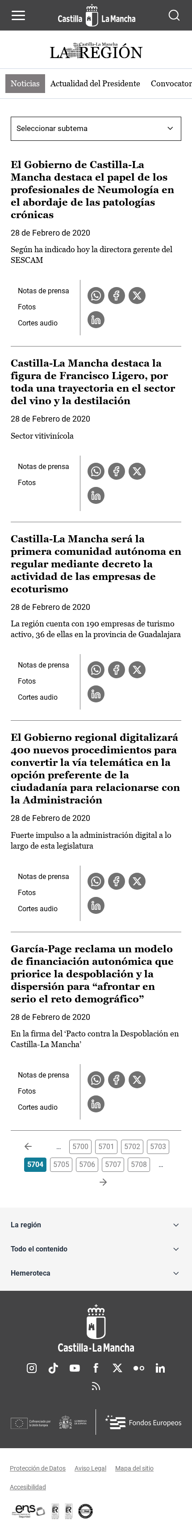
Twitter (117, 1368)
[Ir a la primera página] (35, 1147)
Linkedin (160, 1368)
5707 (113, 1164)
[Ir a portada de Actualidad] (96, 51)
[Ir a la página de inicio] (96, 15)
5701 (106, 1146)
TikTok (53, 1368)
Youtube (74, 1368)
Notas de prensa (43, 291)
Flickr (139, 1368)
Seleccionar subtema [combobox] (52, 128)
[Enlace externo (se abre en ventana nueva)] (69, 1511)
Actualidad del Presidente (95, 83)
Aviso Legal (90, 1468)
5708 (139, 1164)
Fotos (27, 307)
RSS (96, 1386)
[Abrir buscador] (174, 15)
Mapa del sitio (134, 1468)
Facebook (96, 1368)
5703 (158, 1146)
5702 (132, 1146)
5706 (87, 1164)
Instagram (31, 1368)
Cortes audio (38, 323)
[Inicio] (96, 1328)
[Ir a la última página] (96, 1182)
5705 (61, 1164)
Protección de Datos (38, 1468)
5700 (80, 1146)
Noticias (25, 83)
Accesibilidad (28, 1487)
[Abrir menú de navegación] (18, 15)
